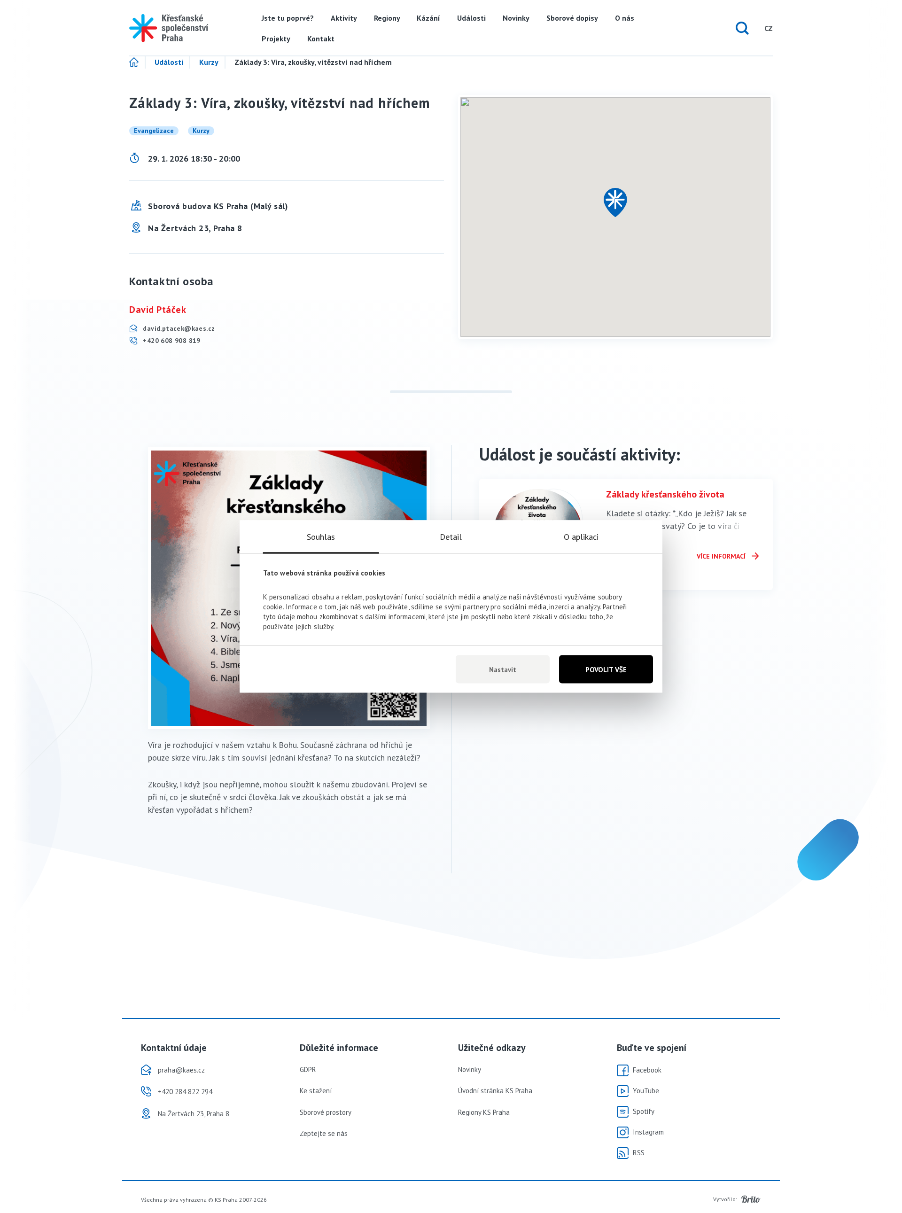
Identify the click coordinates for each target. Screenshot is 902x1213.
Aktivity (344, 18)
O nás (624, 18)
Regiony (387, 18)
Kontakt (320, 38)
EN (750, 28)
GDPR (308, 1069)
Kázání (428, 18)
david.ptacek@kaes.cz (178, 328)
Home (137, 62)
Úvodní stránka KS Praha (495, 1090)
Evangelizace (154, 130)
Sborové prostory (325, 1112)
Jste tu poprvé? (288, 18)
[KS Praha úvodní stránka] (168, 28)
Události (471, 18)
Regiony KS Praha (484, 1112)
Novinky (516, 18)
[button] (615, 202)
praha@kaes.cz (181, 1069)
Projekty (276, 38)
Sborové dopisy (572, 18)
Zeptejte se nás (324, 1133)
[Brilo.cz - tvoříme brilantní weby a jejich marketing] (751, 1199)
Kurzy (208, 62)
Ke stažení (316, 1090)
